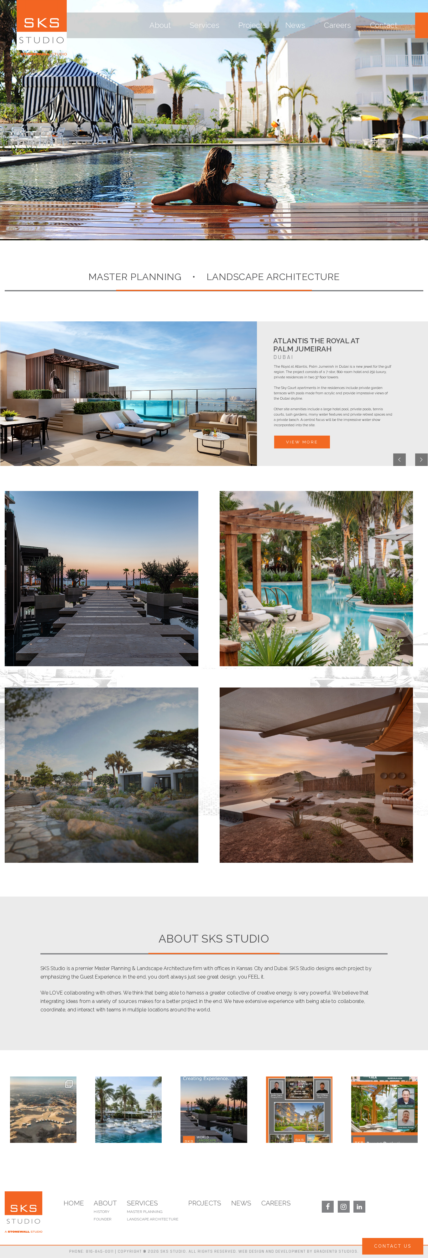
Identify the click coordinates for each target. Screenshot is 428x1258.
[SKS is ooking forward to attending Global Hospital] (299, 1109)
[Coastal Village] (101, 775)
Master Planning (145, 1211)
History (101, 1211)
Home (74, 1203)
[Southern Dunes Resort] (316, 775)
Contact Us (392, 1246)
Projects (252, 25)
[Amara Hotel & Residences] (101, 578)
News (295, 25)
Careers (337, 25)
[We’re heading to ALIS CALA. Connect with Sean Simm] (384, 1109)
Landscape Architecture (153, 1219)
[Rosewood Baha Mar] (316, 578)
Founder (103, 1219)
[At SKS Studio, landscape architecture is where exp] (213, 1109)
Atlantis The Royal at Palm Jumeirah (316, 345)
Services (204, 25)
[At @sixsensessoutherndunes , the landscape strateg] (43, 1109)
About (160, 25)
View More (302, 442)
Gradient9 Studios (336, 1252)
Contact (383, 25)
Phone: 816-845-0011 (91, 1252)
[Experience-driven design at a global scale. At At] (128, 1109)
